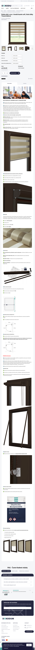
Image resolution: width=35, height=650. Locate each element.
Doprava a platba (3, 625)
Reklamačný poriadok (16, 626)
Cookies (2, 631)
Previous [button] (11, 592)
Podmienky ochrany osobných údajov (5, 630)
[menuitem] (3, 8)
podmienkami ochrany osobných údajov (17, 610)
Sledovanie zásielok (16, 629)
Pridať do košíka (13, 73)
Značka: (3, 19)
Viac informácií (16, 646)
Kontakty (14, 630)
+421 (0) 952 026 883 (28, 627)
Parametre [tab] (24, 83)
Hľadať (22, 5)
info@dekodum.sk (29, 625)
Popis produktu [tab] (9, 83)
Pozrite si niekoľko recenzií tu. (6, 592)
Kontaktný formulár (29, 631)
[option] (22, 593)
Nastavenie (6, 648)
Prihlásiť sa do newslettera (8, 613)
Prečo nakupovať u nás (4, 626)
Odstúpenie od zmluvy (4, 633)
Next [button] (32, 592)
